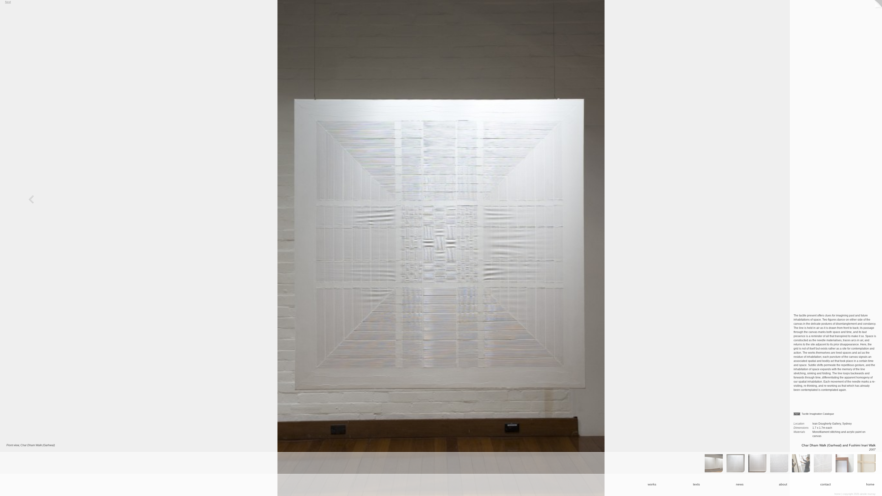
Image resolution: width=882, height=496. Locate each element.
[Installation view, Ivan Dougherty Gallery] (713, 463)
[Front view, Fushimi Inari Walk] (757, 463)
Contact (825, 484)
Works (652, 484)
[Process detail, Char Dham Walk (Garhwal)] (801, 463)
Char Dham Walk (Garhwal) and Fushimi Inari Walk (839, 445)
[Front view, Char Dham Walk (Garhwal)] (735, 463)
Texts (696, 484)
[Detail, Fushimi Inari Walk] (779, 463)
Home (870, 484)
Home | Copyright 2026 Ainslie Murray (855, 494)
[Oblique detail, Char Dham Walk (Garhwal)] (823, 463)
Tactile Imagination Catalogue (818, 413)
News (739, 484)
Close (877, 4)
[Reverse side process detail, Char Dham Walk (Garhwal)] (844, 463)
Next (582, 248)
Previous (145, 248)
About (783, 484)
